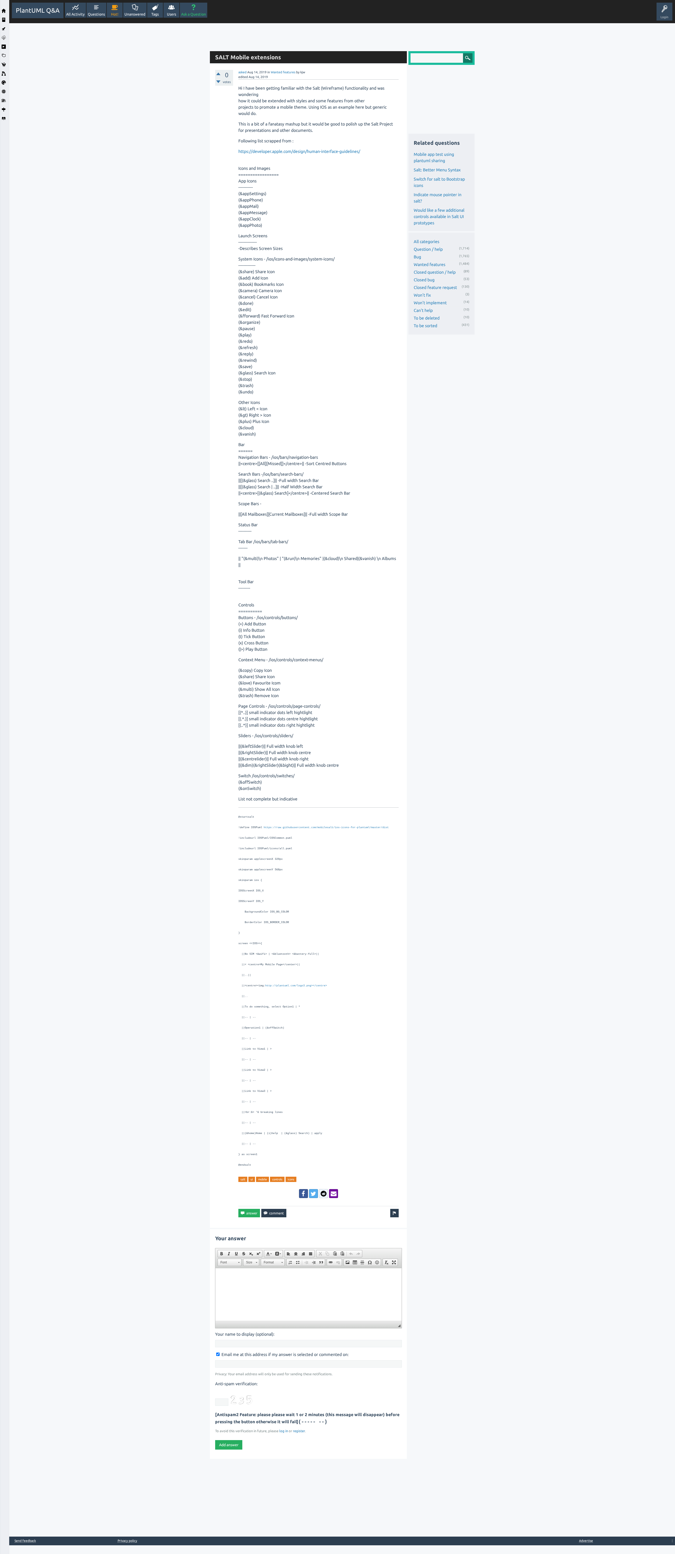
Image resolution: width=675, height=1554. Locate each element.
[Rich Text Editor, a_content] (308, 1294)
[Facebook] (303, 1193)
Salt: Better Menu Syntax (437, 169)
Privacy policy (127, 1540)
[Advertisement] (108, 102)
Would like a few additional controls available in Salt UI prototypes (439, 216)
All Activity (75, 14)
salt (242, 1179)
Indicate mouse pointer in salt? (437, 197)
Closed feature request (435, 287)
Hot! (114, 14)
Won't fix (422, 295)
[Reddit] (323, 1193)
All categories (426, 241)
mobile (262, 1179)
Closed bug (424, 279)
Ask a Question (193, 14)
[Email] (333, 1193)
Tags (155, 14)
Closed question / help (435, 272)
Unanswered (134, 14)
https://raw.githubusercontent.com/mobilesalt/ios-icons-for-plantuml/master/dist (326, 827)
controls (277, 1179)
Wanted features (283, 72)
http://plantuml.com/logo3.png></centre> (296, 985)
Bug (417, 256)
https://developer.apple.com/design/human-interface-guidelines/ (299, 151)
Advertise (586, 1540)
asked (242, 72)
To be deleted (427, 318)
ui (251, 1179)
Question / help (428, 249)
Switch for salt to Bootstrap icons (439, 182)
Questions (96, 14)
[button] (221, 1253)
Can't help (423, 310)
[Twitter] (313, 1193)
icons (291, 1179)
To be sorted (425, 325)
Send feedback (25, 1540)
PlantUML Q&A (38, 10)
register (299, 1431)
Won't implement (430, 302)
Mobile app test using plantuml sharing (434, 157)
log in (283, 1431)
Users (171, 14)
